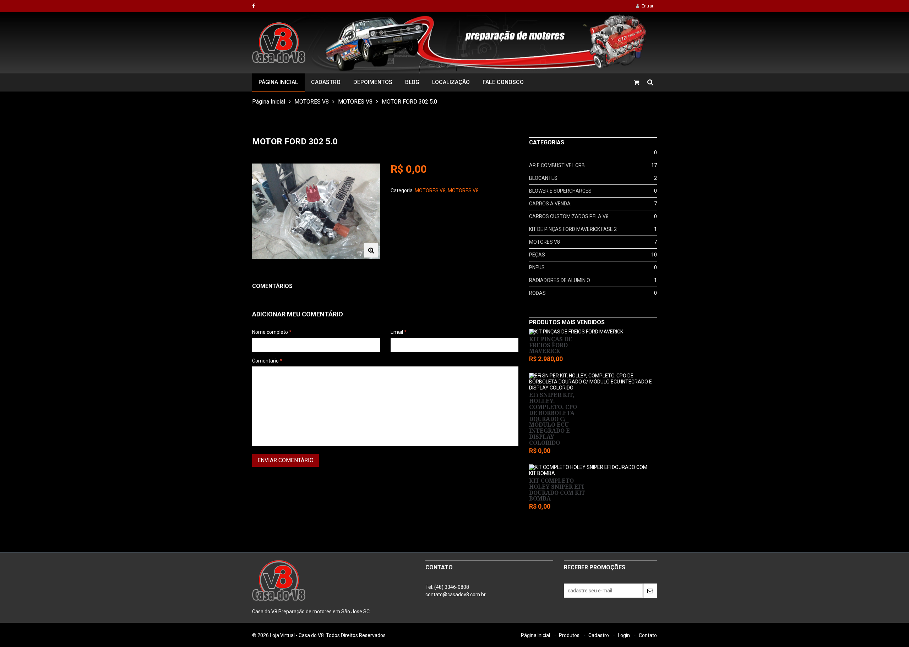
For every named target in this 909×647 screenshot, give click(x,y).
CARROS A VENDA (550, 203)
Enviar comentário (285, 460)
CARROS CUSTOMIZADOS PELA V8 (569, 216)
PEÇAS (537, 255)
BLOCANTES (543, 178)
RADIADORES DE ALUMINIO (559, 280)
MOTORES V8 (311, 101)
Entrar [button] (647, 6)
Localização (451, 82)
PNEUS (537, 267)
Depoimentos (372, 82)
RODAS (537, 293)
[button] (371, 250)
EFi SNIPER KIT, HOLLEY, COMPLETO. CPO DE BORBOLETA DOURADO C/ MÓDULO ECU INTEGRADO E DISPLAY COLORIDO (553, 419)
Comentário (267, 361)
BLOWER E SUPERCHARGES (560, 191)
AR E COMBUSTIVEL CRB (557, 165)
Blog (412, 82)
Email (399, 332)
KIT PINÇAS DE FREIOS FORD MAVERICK (550, 345)
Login (624, 635)
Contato (648, 635)
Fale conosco (503, 82)
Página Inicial (278, 82)
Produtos (569, 635)
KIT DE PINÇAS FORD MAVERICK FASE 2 (573, 229)
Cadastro (326, 82)
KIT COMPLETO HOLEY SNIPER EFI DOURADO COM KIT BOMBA (557, 489)
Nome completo (272, 332)
